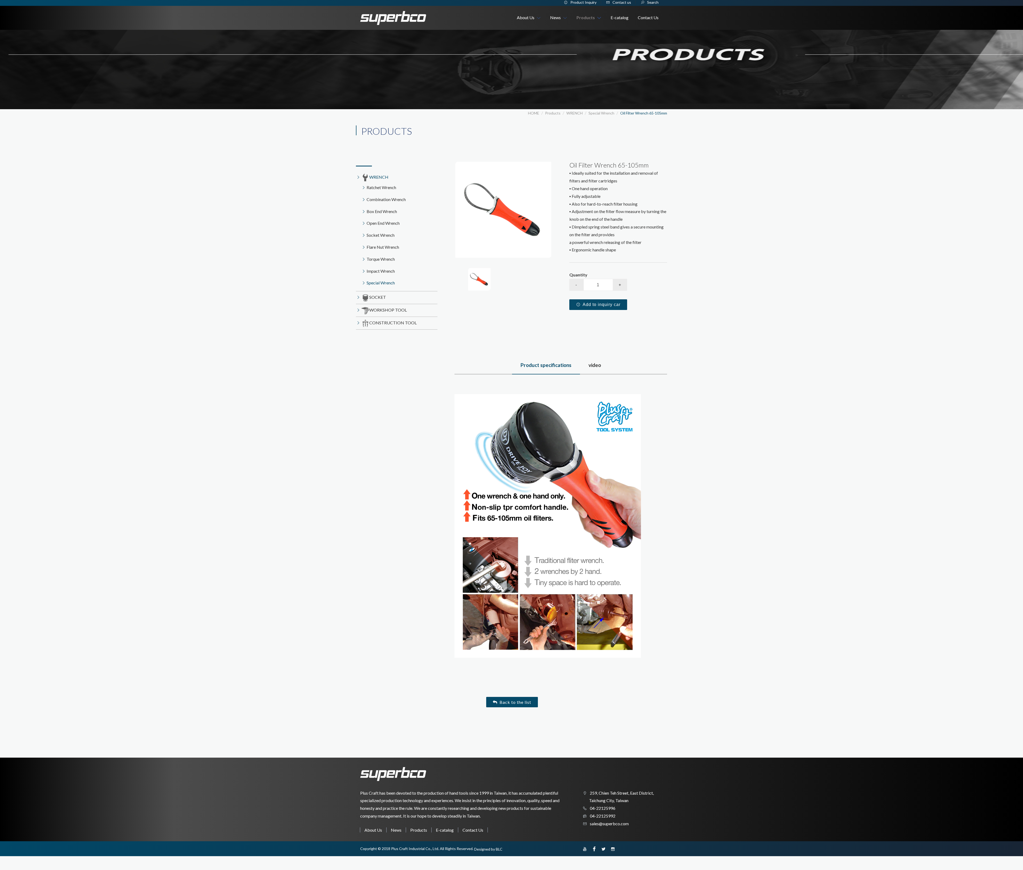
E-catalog (445, 829)
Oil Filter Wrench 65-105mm (643, 113)
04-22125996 (602, 808)
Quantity (578, 274)
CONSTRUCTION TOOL (393, 322)
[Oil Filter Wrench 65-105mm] (503, 210)
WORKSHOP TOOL (388, 309)
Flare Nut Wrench (383, 247)
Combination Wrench (386, 199)
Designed (482, 849)
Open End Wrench (383, 223)
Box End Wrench (382, 211)
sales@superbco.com (609, 823)
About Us (373, 829)
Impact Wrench (381, 270)
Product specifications (546, 365)
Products (418, 829)
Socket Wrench (381, 235)
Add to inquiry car (601, 304)
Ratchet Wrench (381, 187)
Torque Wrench (381, 259)
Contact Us (472, 829)
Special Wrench (601, 113)
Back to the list (515, 702)
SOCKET (377, 297)
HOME (533, 113)
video (594, 365)
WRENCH (574, 113)
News (396, 829)
